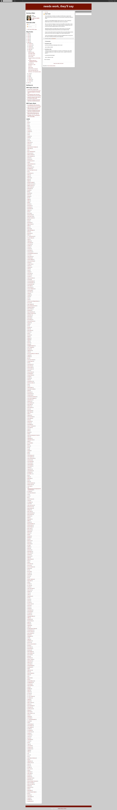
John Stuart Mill (29, 461)
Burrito (28, 231)
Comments (30, 26)
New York (29, 565)
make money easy (30, 505)
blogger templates (54, 808)
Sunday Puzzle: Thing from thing (32, 89)
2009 (28, 40)
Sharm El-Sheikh (30, 673)
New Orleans (29, 563)
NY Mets (28, 583)
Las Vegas (29, 491)
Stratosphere (29, 707)
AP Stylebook (29, 168)
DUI (28, 325)
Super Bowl (29, 711)
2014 (28, 33)
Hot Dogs (29, 422)
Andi (28, 162)
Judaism (28, 467)
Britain (28, 225)
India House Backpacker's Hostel (32, 435)
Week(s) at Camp (31, 52)
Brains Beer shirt (30, 216)
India (28, 433)
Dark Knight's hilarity (31, 53)
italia (28, 452)
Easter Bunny (29, 330)
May (29, 75)
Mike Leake (29, 528)
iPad (28, 444)
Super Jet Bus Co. (30, 713)
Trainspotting (29, 739)
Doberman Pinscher (30, 321)
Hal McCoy (29, 401)
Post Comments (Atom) (51, 65)
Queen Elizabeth (30, 633)
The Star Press (29, 731)
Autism (28, 176)
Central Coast (29, 251)
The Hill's (28, 728)
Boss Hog (29, 213)
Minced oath (29, 529)
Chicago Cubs (29, 264)
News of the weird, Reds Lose (33, 70)
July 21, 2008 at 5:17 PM (49, 57)
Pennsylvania (29, 611)
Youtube (28, 798)
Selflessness (29, 670)
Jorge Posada (29, 464)
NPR (28, 582)
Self (28, 668)
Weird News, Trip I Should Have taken (34, 71)
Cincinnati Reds (30, 284)
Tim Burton (29, 734)
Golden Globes (29, 387)
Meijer (28, 520)
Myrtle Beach (29, 551)
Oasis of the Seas (30, 588)
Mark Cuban (29, 511)
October (29, 46)
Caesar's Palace (30, 237)
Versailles (29, 767)
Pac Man (28, 602)
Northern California (30, 579)
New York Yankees (30, 566)
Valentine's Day (29, 762)
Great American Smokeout (31, 396)
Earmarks (29, 327)
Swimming (29, 716)
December (30, 43)
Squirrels (28, 691)
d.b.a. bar (29, 302)
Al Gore (28, 145)
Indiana (28, 436)
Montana (28, 537)
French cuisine (29, 367)
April (29, 76)
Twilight (28, 750)
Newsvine (29, 568)
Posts (29, 24)
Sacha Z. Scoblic (30, 659)
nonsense (29, 574)
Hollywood (29, 415)
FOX (28, 362)
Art (27, 171)
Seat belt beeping (30, 665)
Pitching (28, 623)
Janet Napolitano (30, 456)
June (29, 73)
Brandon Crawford (30, 217)
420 (28, 134)
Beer (28, 197)
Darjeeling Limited (30, 307)
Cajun (28, 239)
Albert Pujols (29, 148)
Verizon (28, 765)
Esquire (28, 342)
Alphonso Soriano (30, 154)
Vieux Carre (29, 768)
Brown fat (29, 228)
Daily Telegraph (30, 304)
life (27, 497)
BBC (28, 191)
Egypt (28, 336)
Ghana (28, 379)
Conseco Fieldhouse (30, 288)
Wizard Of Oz (29, 787)
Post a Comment (47, 59)
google (28, 390)
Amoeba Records (30, 160)
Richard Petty (29, 648)
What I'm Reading (30, 782)
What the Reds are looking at (33, 68)
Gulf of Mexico (29, 399)
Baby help (29, 177)
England (28, 339)
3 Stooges (29, 131)
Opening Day (29, 596)
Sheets (28, 674)
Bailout (28, 180)
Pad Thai (28, 605)
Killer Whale (29, 478)
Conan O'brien (29, 287)
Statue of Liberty (30, 702)
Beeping (28, 196)
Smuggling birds (30, 682)
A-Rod (28, 137)
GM (28, 384)
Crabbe (28, 293)
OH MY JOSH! (30, 56)
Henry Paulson (29, 407)
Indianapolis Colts (30, 439)
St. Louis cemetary (30, 696)
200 (28, 125)
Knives (28, 481)
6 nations (28, 136)
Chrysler (28, 276)
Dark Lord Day (29, 308)
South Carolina (29, 685)
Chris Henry (29, 273)
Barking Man (29, 188)
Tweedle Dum (29, 748)
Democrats (29, 316)
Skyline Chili (29, 677)
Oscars (28, 599)
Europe (28, 344)
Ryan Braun (29, 657)
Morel (28, 539)
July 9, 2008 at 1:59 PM (49, 47)
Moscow (28, 542)
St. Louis (28, 694)
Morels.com (29, 540)
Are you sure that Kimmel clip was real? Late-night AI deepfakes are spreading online (33, 92)
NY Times (29, 585)
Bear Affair (29, 193)
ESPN (28, 341)
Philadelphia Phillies (30, 616)
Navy (28, 560)
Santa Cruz (29, 662)
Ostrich (28, 600)
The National (29, 730)
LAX (28, 494)
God (28, 385)
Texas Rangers (30, 725)
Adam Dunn (29, 142)
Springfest (29, 688)
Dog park (29, 322)
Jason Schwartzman (30, 458)
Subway (28, 710)
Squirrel (28, 690)
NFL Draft (29, 571)
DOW (28, 324)
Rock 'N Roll (29, 654)
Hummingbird (29, 424)
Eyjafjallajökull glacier (30, 345)
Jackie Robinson (30, 455)
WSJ (28, 793)
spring (28, 687)
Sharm (28, 671)
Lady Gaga (29, 486)
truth (28, 742)
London (28, 500)
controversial (29, 290)
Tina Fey (28, 736)
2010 (28, 39)
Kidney (28, 476)
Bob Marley (29, 207)
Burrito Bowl (29, 233)
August (29, 49)
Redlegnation (29, 636)
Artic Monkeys (29, 173)
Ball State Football (30, 182)
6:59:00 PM (54, 38)
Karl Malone (29, 472)
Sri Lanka (29, 693)
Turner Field (29, 745)
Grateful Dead (29, 395)
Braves (28, 219)
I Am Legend (29, 427)
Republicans (29, 640)
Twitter (28, 751)
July (29, 50)
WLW (28, 788)
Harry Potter (29, 404)
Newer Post (55, 63)
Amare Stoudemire (30, 156)
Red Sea (28, 634)
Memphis (28, 522)
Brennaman (29, 222)
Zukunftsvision (29, 801)
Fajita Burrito (29, 350)
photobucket (29, 619)
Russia (28, 656)
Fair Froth (47, 14)
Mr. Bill (28, 545)
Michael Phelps (29, 526)
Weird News (29, 779)
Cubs (28, 299)
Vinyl (28, 770)
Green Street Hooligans (31, 398)
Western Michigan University (32, 781)
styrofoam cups (30, 708)
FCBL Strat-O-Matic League (32, 29)
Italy (28, 453)
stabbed (28, 699)
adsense (28, 143)
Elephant (28, 338)
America (28, 157)
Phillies (28, 617)
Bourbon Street (29, 214)
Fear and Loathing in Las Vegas (32, 353)
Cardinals (29, 245)
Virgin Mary (29, 771)
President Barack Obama (31, 628)
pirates (28, 622)
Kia (28, 475)
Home (62, 63)
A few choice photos (31, 55)
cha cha (28, 254)
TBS (28, 722)
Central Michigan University (31, 253)
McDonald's (29, 519)
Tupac (28, 744)
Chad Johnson (29, 256)
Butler (28, 234)
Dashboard (29, 310)
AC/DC (28, 140)
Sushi (28, 714)
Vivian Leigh (29, 773)
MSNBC (28, 546)
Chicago (28, 262)
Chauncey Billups (30, 259)
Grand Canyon (29, 393)
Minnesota (29, 531)
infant (28, 441)
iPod (28, 447)
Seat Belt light (29, 667)
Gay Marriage (29, 373)
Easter (28, 328)
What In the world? (30, 784)
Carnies (28, 247)
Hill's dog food (29, 410)
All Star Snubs (30, 67)
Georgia (28, 376)
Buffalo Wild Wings (30, 230)
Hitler (28, 413)
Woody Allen (29, 790)
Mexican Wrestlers (30, 523)
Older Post (59, 63)
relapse (28, 639)
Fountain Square (30, 361)
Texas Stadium (29, 727)
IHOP (28, 430)
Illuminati (28, 432)
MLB (28, 534)
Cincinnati (29, 279)
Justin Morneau (30, 470)
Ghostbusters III (30, 381)
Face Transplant (30, 347)
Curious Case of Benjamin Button (32, 301)
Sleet (28, 679)
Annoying (29, 165)
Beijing (28, 199)
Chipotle (28, 271)
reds (28, 637)
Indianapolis (29, 438)
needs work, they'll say (58, 6)
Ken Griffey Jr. (29, 473)
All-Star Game (29, 153)
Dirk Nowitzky (29, 319)
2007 (28, 82)
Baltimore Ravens (30, 185)
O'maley (28, 586)
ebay (28, 333)
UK (28, 756)
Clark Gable (29, 285)
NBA (28, 562)
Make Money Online (62, 808)
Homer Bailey (29, 418)
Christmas (29, 274)
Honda (28, 419)
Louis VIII (29, 503)
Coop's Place (29, 291)
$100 (28, 122)
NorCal (28, 576)
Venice (28, 764)
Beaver (28, 194)
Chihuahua (29, 267)
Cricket (28, 296)
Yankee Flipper (29, 796)
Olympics (29, 591)
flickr (28, 358)
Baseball (28, 190)
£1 (27, 123)
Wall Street (29, 776)
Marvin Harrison (30, 514)
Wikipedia (29, 785)
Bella (28, 202)
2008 (28, 42)
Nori (28, 577)
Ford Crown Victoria (30, 359)
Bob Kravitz (29, 205)
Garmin (28, 370)
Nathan (28, 557)
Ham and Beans (30, 402)
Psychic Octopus (30, 631)
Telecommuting (29, 724)
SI (27, 676)
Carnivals (29, 248)
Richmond (29, 650)
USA (28, 759)
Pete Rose (29, 614)
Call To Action (29, 242)
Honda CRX (29, 421)
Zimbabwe (29, 799)
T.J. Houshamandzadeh (31, 719)
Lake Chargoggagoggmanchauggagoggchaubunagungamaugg (34, 488)
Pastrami (28, 608)
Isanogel (28, 450)
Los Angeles (29, 502)
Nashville (28, 554)
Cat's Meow (29, 250)
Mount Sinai (29, 543)
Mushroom (29, 549)
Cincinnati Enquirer (30, 282)
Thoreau (28, 733)
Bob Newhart (29, 208)
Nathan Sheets (29, 559)
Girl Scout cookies (30, 382)
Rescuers (29, 642)
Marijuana (29, 509)
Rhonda (28, 645)
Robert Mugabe (30, 651)
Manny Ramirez (30, 508)
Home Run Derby (30, 416)
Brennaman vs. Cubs (31, 64)
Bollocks (28, 210)
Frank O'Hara (29, 365)
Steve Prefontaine (30, 705)
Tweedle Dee (29, 747)
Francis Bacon (29, 364)
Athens (28, 174)
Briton (28, 227)
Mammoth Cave (30, 506)
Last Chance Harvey (30, 492)
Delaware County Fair (31, 313)
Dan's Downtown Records (31, 305)
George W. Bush (30, 375)
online (28, 594)
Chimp (28, 268)
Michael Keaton (29, 525)
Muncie (28, 548)
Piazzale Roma (29, 620)
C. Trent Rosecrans (30, 236)
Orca (28, 597)
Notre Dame (29, 580)
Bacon (28, 179)
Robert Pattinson (30, 653)
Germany (29, 378)
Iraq (28, 449)
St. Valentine (29, 697)
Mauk (28, 517)
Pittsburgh (29, 625)
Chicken (28, 265)
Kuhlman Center (30, 484)
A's (28, 139)
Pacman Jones (29, 603)
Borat (28, 211)
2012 (28, 36)
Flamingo (28, 356)
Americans (29, 159)
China (28, 270)
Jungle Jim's (29, 469)
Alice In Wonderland (30, 151)
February (30, 79)
